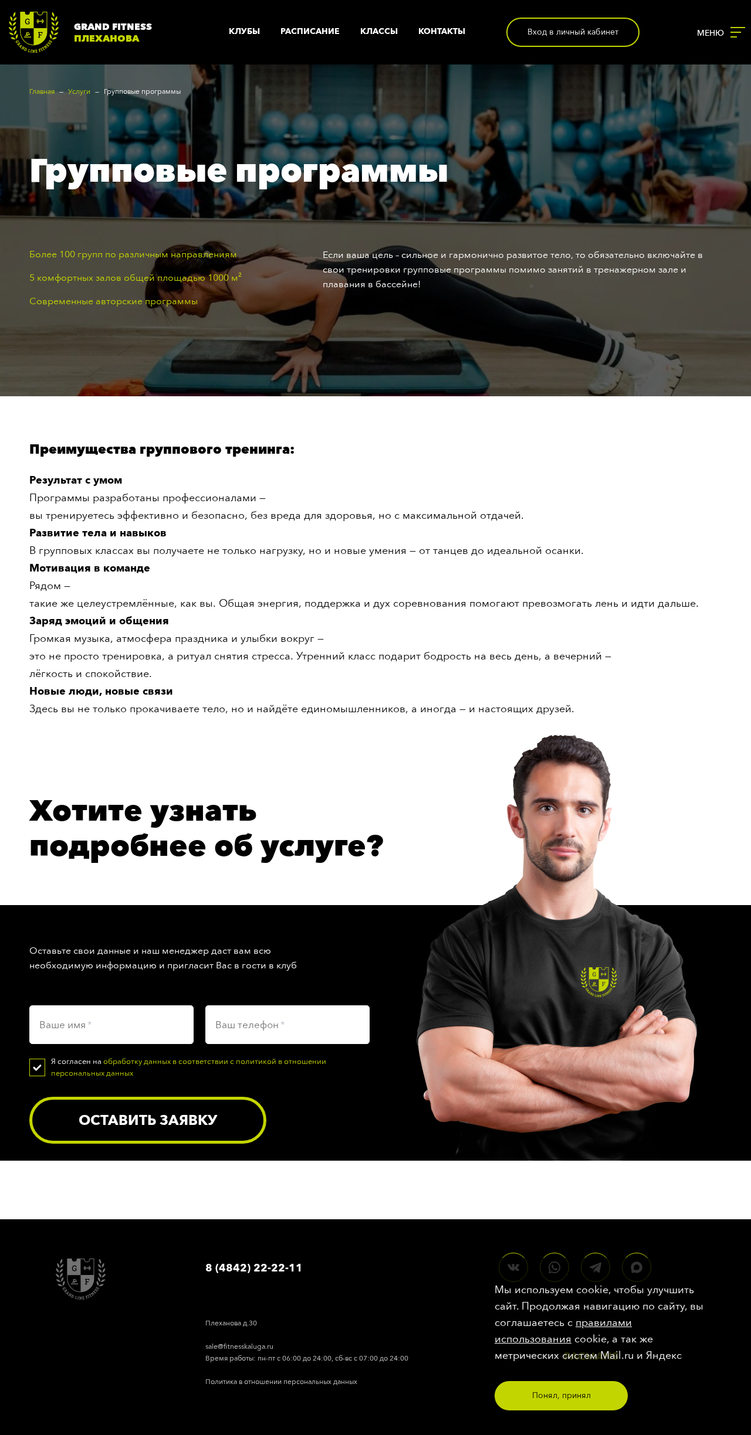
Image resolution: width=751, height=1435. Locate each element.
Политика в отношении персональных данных (281, 1382)
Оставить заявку (148, 1119)
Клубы (244, 31)
